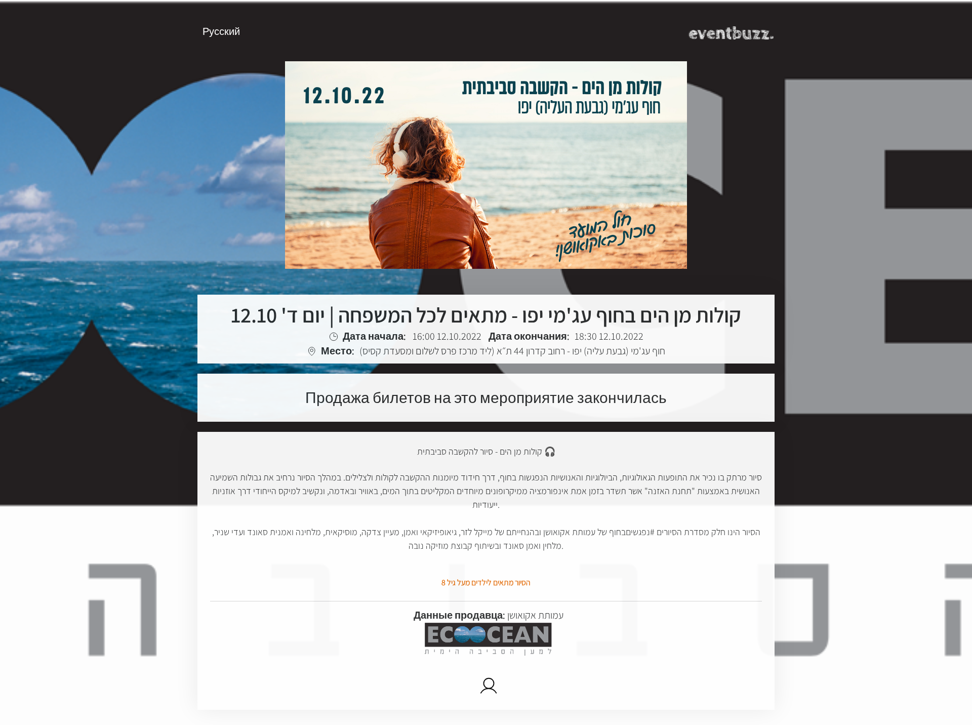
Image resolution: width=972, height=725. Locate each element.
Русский (221, 31)
